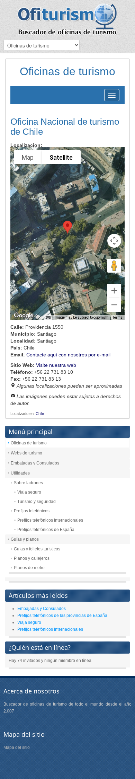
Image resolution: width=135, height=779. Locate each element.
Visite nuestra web (56, 365)
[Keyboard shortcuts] (48, 318)
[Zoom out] (114, 305)
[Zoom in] (114, 291)
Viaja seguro (29, 492)
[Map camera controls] (114, 241)
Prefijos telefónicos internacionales (50, 520)
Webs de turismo (26, 453)
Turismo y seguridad (36, 501)
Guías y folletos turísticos (37, 549)
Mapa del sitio (16, 747)
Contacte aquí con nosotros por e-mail (68, 354)
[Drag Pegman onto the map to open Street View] (114, 266)
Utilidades (20, 473)
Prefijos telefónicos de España (45, 529)
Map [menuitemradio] (28, 157)
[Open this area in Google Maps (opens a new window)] (23, 315)
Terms (117, 317)
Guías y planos (25, 539)
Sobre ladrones (28, 482)
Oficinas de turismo (29, 443)
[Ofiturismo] (67, 19)
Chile (40, 413)
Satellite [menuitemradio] (61, 157)
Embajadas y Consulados (35, 463)
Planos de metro (29, 567)
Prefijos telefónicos (32, 510)
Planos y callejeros (32, 558)
